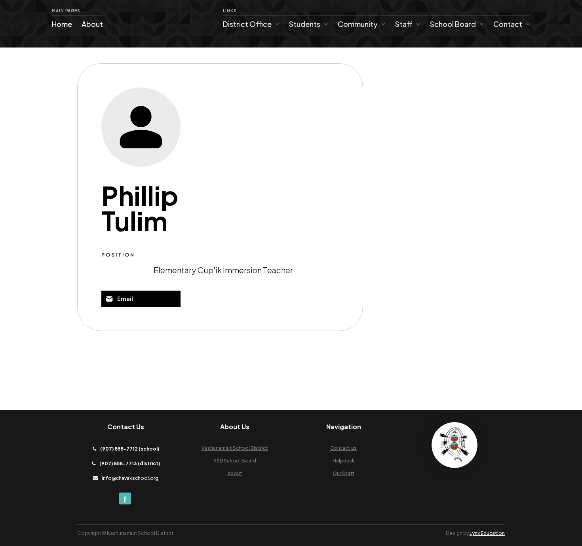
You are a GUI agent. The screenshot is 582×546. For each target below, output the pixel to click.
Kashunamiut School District (235, 448)
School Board (453, 24)
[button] (251, 24)
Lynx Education (487, 533)
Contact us (343, 448)
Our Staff (343, 473)
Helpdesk (344, 461)
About (92, 24)
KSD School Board (234, 461)
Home (62, 24)
